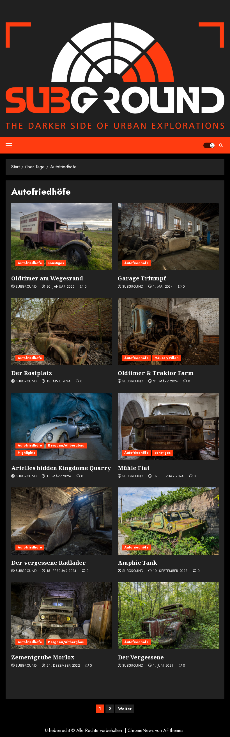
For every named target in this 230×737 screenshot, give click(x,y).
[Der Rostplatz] (61, 331)
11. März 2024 (59, 476)
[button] (9, 145)
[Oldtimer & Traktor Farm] (168, 331)
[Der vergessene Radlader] (61, 521)
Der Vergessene (141, 657)
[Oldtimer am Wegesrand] (61, 236)
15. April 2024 (58, 381)
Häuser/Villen (167, 358)
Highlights (26, 452)
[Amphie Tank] (168, 521)
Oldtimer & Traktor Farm (156, 373)
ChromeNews (141, 730)
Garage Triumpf (142, 278)
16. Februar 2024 (168, 476)
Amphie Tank (137, 562)
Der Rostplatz (31, 373)
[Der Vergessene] (168, 615)
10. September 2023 (170, 571)
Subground (26, 287)
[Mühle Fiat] (168, 426)
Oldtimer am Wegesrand (47, 278)
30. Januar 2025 (60, 287)
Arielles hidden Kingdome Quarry (61, 468)
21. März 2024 (165, 381)
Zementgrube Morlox (43, 657)
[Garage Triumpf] (168, 236)
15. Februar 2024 (62, 571)
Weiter (125, 709)
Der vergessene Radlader (48, 562)
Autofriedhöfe (30, 263)
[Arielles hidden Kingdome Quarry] (61, 426)
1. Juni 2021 (163, 666)
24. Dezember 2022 (63, 666)
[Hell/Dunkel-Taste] (209, 145)
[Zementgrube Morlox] (61, 615)
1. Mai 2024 (163, 287)
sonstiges (56, 263)
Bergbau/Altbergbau (66, 445)
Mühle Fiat (134, 468)
